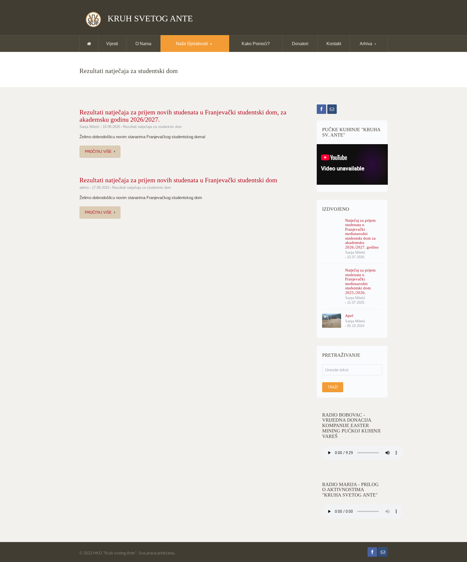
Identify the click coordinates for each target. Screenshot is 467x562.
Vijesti (112, 43)
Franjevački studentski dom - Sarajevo (208, 50)
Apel (349, 315)
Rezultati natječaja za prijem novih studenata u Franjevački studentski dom (178, 180)
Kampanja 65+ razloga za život (206, 49)
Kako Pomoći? (256, 43)
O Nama (143, 43)
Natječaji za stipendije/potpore (207, 49)
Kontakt (333, 43)
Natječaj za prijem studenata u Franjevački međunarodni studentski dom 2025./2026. (360, 281)
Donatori (300, 43)
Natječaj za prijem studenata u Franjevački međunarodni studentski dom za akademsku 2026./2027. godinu (362, 233)
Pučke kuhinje (188, 51)
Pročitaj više (98, 152)
